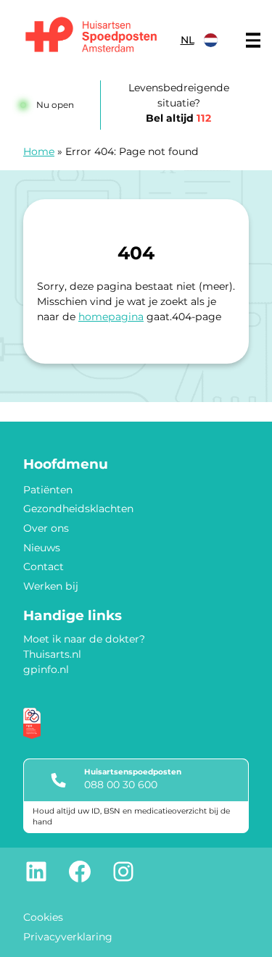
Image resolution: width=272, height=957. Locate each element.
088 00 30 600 (120, 784)
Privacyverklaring (67, 936)
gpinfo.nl (46, 669)
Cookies (43, 917)
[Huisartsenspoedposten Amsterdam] (92, 36)
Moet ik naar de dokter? (84, 638)
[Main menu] (253, 40)
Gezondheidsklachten (78, 508)
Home (38, 151)
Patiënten (48, 489)
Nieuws (41, 547)
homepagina (111, 316)
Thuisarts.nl (52, 654)
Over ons (46, 528)
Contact (43, 566)
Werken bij (50, 586)
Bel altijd (178, 118)
